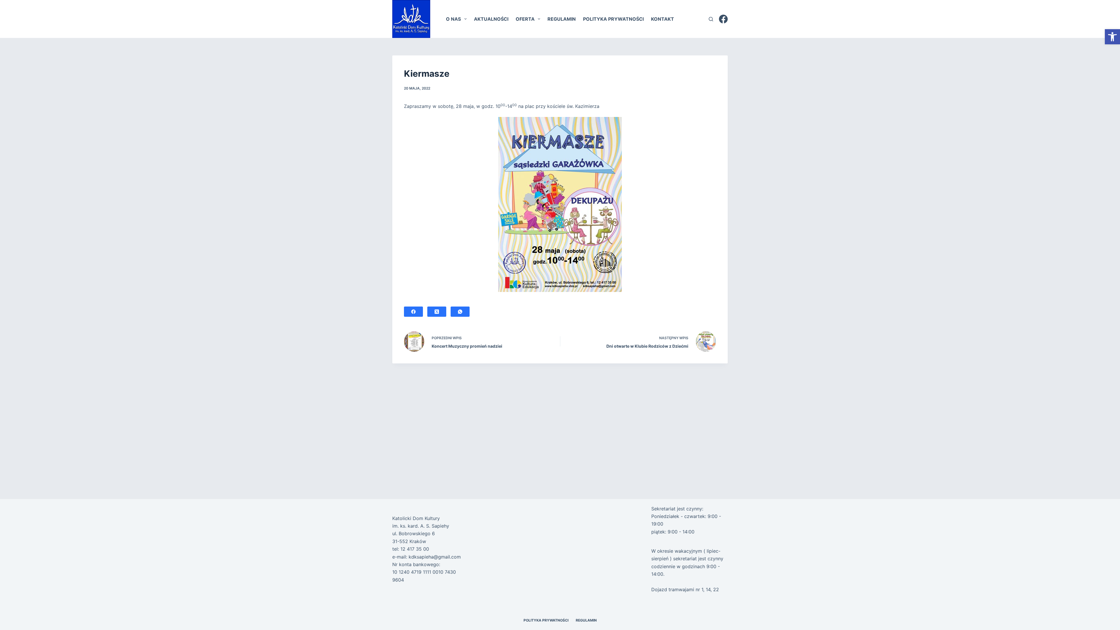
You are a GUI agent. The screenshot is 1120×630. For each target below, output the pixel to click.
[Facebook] (723, 19)
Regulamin (561, 19)
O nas (453, 19)
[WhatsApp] (460, 312)
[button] (1112, 36)
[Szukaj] (711, 19)
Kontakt (662, 19)
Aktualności (491, 19)
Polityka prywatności (613, 19)
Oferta (525, 19)
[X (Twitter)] (436, 312)
